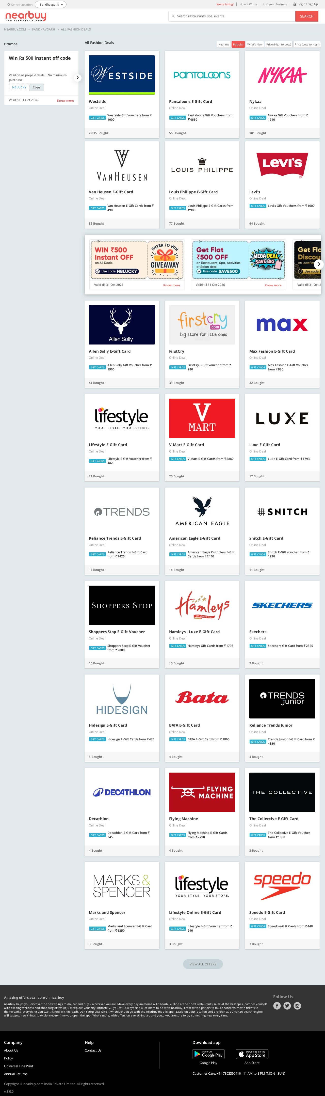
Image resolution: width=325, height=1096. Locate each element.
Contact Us (93, 1050)
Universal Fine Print (18, 1066)
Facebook (277, 1006)
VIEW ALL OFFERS (203, 964)
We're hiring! (225, 4)
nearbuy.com (15, 29)
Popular (238, 44)
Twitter (287, 1006)
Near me (223, 44)
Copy (37, 87)
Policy (8, 1058)
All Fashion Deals (76, 29)
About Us (11, 1050)
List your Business (275, 4)
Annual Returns (15, 1074)
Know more (65, 100)
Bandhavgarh (43, 29)
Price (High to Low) (278, 44)
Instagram (297, 1006)
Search (307, 16)
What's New (255, 44)
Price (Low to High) (307, 44)
